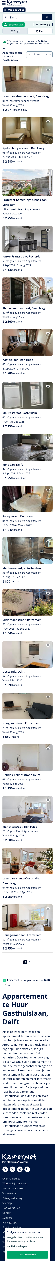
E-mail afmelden (11, 1227)
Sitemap (7, 1203)
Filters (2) (45, 24)
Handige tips (9, 1222)
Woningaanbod (16, 9)
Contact (6, 1212)
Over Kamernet (11, 1178)
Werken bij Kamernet (14, 1183)
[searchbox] (25, 17)
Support (7, 1217)
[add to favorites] (48, 70)
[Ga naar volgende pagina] (34, 962)
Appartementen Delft (37, 980)
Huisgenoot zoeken (13, 1188)
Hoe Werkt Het (11, 1208)
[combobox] (20, 17)
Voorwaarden (10, 1193)
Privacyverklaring (12, 1198)
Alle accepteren (27, 1254)
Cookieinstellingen (17, 1246)
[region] (27, 1244)
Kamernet (13, 980)
